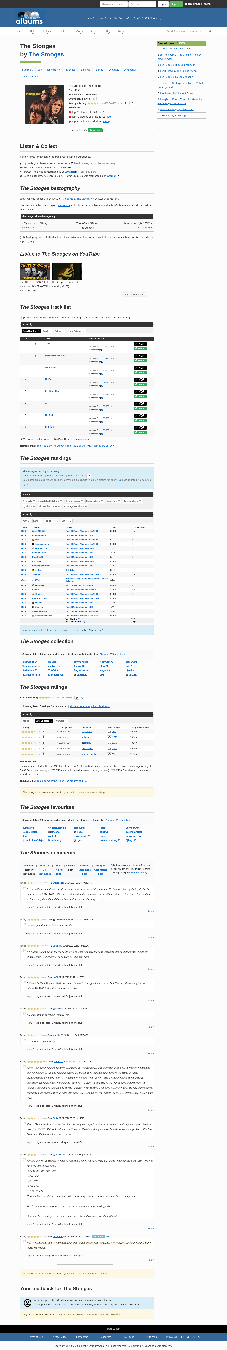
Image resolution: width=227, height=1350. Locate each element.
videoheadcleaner (43, 616)
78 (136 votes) (109, 418)
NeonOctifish (30, 831)
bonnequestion (39, 553)
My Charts (90, 630)
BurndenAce (133, 827)
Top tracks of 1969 (104, 445)
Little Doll (49, 427)
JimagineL (58, 1236)
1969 (47, 343)
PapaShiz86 (37, 557)
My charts (28, 506)
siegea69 (105, 670)
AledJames (87, 748)
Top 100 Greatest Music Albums (81, 590)
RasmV (87, 743)
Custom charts (131, 501)
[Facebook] (186, 1337)
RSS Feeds (128, 1336)
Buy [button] (108, 31)
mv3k (55, 977)
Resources (105, 1336)
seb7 (57, 1008)
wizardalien (58, 882)
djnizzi (80, 840)
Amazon (65, 163)
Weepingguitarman (41, 566)
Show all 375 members (112, 654)
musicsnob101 (82, 836)
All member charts (48, 506)
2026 (23, 531)
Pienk (103, 827)
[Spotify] (192, 1337)
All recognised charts (74, 506)
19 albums (67, 198)
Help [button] (32, 31)
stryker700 (87, 731)
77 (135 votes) (109, 406)
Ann (47, 403)
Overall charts (73, 501)
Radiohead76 (29, 670)
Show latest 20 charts (49, 501)
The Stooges (46, 54)
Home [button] (18, 31)
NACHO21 (58, 1061)
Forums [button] (122, 31)
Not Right (49, 415)
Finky (55, 1118)
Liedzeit (38, 570)
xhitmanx (86, 737)
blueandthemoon (40, 535)
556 (114, 754)
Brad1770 (60, 1154)
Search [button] (94, 31)
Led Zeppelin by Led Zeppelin (176, 76)
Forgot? (207, 3)
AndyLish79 (106, 661)
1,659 (114, 748)
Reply (151, 911)
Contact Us (82, 1336)
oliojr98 (104, 831)
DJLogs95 (131, 840)
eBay (66, 167)
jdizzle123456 (38, 531)
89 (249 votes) (109, 358)
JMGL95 (38, 603)
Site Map (152, 1336)
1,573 (114, 737)
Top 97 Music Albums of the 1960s (82, 540)
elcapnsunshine (57, 827)
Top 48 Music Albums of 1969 (79, 535)
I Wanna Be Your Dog (55, 355)
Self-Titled (70, 570)
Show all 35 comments (44, 869)
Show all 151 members (118, 820)
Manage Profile (138, 872)
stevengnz (131, 661)
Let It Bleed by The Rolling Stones (179, 70)
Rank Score (50, 520)
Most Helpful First (58, 869)
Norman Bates (41, 548)
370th (106, 121)
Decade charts (93, 501)
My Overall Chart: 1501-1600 (79, 585)
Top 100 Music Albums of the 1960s (82, 531)
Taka (36, 540)
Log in (26, 1314)
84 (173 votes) (109, 382)
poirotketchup (134, 836)
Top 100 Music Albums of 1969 (80, 548)
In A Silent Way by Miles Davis (177, 109)
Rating (58, 331)
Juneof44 (36, 574)
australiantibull (134, 831)
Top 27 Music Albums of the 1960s (82, 611)
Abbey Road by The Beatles (175, 48)
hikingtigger (29, 661)
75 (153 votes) (109, 370)
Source (65, 520)
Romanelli (39, 585)
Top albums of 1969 (76, 780)
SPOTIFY (96, 130)
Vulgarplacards (31, 666)
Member (60, 720)
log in (34, 792)
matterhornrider (39, 598)
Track (46, 331)
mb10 (129, 666)
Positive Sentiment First (85, 869)
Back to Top (113, 1328)
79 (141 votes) (109, 394)
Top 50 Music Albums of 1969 (79, 557)
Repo (80, 831)
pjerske (130, 670)
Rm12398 (36, 561)
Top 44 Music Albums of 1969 (79, 553)
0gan (25, 836)
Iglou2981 (79, 827)
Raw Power (28, 227)
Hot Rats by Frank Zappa (175, 115)
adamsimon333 (31, 674)
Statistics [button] (48, 31)
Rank (36, 520)
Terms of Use (35, 1336)
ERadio (38, 594)
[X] (198, 1337)
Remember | (194, 3)
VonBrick (53, 670)
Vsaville (57, 1035)
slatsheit (82, 674)
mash (103, 836)
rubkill (52, 836)
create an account (51, 792)
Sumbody (57, 945)
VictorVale (60, 919)
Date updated (43, 720)
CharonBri (79, 666)
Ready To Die (144, 227)
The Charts (64, 31)
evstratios (54, 666)
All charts (27, 501)
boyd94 (35, 590)
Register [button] (176, 4)
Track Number (30, 331)
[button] (94, 98)
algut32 (104, 666)
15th (100, 112)
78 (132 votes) (109, 430)
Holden (52, 661)
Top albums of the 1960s (50, 780)
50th (109, 116)
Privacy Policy (59, 1336)
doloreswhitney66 (110, 840)
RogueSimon (81, 670)
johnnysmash (56, 674)
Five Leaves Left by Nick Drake (176, 93)
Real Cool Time (52, 391)
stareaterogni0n (39, 611)
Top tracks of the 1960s (80, 445)
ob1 (102, 674)
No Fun (48, 379)
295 (114, 731)
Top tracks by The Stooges (51, 445)
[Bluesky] (181, 1337)
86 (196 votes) (109, 346)
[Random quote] (160, 18)
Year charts (112, 501)
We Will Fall (50, 367)
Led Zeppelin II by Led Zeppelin (177, 64)
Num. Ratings (75, 331)
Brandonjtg (54, 840)
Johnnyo (36, 580)
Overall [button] (80, 31)
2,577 (114, 743)
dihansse (38, 607)
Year (25, 520)
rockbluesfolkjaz (34, 840)
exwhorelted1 (82, 661)
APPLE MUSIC (141, 344)
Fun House (64, 205)
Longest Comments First (100, 869)
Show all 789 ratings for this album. (90, 706)
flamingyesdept (41, 544)
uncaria (133, 674)
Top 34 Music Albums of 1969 (79, 603)
